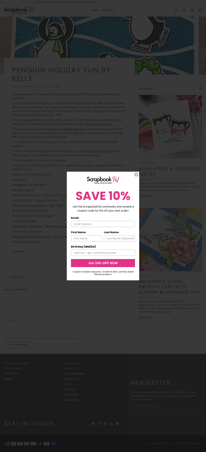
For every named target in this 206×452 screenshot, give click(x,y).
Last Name (111, 232)
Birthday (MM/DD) (83, 247)
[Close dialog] (136, 174)
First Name (78, 232)
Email (75, 218)
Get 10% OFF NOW (103, 263)
